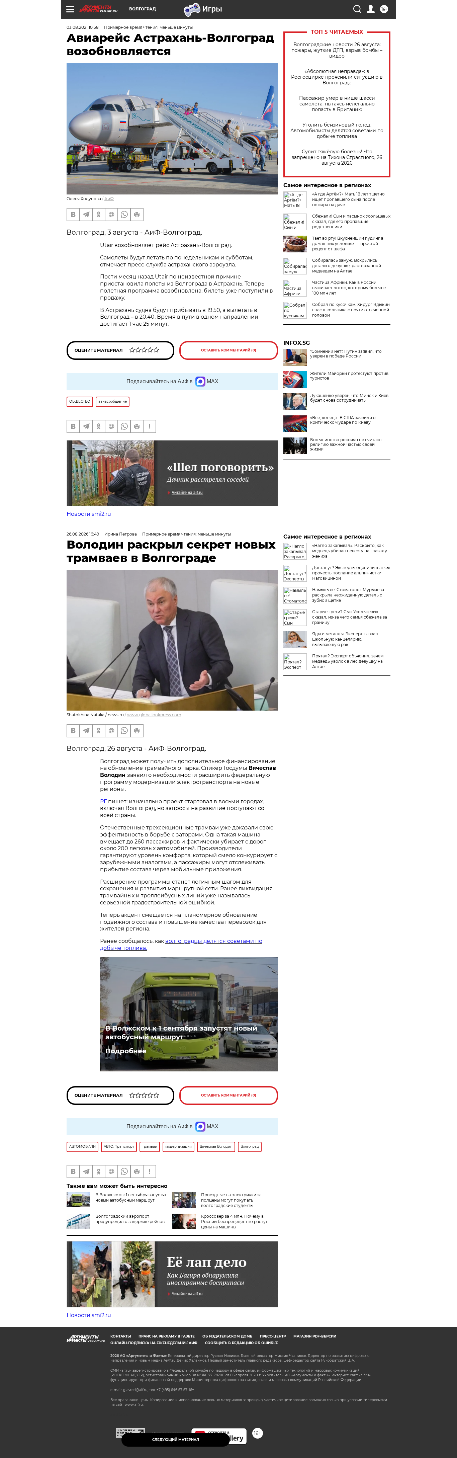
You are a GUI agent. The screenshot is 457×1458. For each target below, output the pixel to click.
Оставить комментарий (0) (228, 350)
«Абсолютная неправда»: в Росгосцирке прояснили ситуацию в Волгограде (337, 77)
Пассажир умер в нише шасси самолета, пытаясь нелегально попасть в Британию (337, 103)
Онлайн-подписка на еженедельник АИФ (153, 1343)
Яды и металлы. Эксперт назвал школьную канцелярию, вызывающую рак (345, 639)
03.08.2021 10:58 (83, 27)
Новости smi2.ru (89, 514)
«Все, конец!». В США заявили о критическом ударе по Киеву (343, 420)
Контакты (120, 1336)
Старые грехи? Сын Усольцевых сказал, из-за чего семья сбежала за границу (349, 617)
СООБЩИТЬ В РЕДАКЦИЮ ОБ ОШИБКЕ (241, 1343)
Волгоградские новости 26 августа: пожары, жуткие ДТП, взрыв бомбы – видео (336, 50)
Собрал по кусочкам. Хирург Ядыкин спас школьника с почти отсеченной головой (351, 310)
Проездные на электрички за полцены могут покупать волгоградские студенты (231, 1200)
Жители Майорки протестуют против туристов (349, 376)
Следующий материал (175, 1440)
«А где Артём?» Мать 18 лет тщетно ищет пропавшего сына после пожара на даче (348, 199)
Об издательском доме (227, 1336)
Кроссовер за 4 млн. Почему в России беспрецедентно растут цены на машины (234, 1221)
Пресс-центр (273, 1336)
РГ (103, 801)
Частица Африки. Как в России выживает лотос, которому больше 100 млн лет (349, 288)
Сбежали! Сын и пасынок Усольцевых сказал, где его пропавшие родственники (351, 221)
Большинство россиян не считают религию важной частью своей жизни (346, 444)
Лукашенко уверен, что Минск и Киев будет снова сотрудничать (349, 398)
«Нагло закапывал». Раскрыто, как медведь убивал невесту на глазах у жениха (349, 551)
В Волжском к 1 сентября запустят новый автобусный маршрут (181, 1032)
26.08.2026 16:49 (83, 534)
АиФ (109, 198)
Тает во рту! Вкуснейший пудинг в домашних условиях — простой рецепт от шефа (347, 243)
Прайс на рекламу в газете (167, 1336)
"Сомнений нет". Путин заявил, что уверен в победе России (346, 353)
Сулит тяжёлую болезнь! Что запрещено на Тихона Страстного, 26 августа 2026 (337, 157)
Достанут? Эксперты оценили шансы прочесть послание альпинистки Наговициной (351, 573)
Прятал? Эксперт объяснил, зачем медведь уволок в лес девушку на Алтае (347, 661)
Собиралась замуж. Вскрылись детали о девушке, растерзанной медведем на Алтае (346, 265)
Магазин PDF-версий (314, 1336)
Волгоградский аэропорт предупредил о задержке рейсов (130, 1219)
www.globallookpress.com (154, 714)
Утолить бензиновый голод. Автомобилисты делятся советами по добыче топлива (336, 130)
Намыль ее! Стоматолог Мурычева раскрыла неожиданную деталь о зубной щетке (348, 595)
